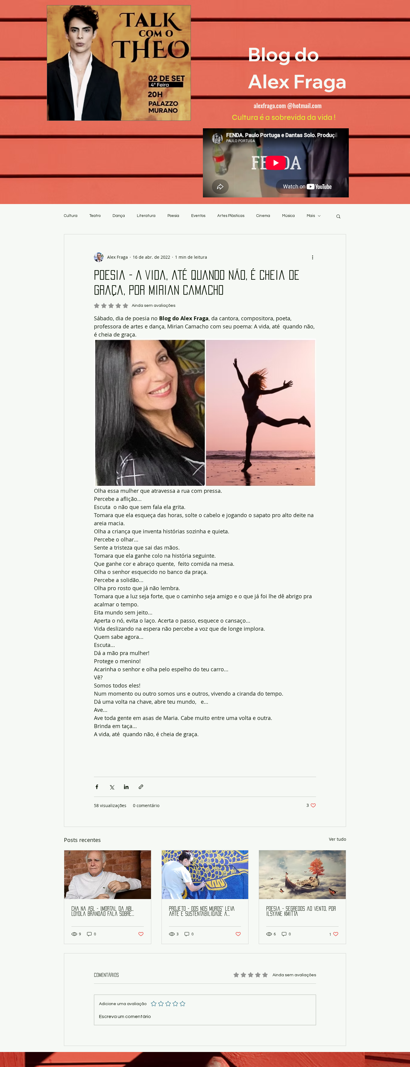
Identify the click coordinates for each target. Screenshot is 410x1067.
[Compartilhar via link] (141, 787)
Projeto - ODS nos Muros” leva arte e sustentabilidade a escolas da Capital (202, 911)
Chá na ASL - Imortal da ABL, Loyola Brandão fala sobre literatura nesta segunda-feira (106, 911)
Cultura (70, 216)
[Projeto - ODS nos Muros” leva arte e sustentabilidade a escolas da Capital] (205, 874)
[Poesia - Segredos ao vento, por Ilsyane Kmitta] (302, 874)
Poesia (173, 216)
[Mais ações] (312, 257)
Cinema (263, 216)
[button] (338, 216)
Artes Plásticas (230, 216)
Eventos (198, 216)
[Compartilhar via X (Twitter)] (111, 787)
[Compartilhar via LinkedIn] (126, 787)
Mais (311, 216)
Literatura (146, 216)
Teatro (95, 216)
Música (288, 216)
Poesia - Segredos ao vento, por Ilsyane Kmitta (301, 911)
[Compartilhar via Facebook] (97, 787)
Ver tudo (337, 839)
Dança (119, 216)
